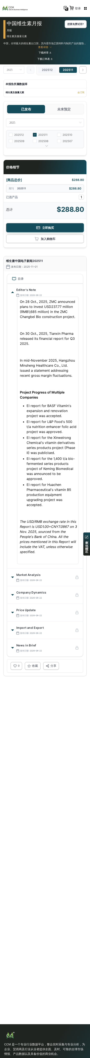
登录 (78, 8)
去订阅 (80, 92)
